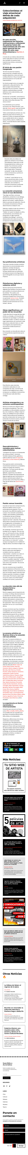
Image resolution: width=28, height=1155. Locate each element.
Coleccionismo (7, 20)
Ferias (5, 803)
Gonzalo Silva (12, 678)
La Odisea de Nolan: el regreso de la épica (12, 986)
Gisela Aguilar (12, 108)
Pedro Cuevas (14, 673)
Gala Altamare (13, 697)
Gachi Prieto (19, 481)
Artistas (6, 953)
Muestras (6, 867)
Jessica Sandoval (11, 682)
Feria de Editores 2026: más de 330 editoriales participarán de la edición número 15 (13, 932)
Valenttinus (6, 675)
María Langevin (13, 668)
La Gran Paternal (14, 459)
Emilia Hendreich (12, 684)
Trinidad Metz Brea (11, 680)
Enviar (21, 1146)
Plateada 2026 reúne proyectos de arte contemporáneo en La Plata (13, 799)
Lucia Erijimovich (18, 692)
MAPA (17, 711)
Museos (6, 1014)
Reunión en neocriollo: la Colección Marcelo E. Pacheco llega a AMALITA (13, 1009)
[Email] (16, 749)
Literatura (6, 936)
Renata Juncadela (14, 687)
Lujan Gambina (9, 888)
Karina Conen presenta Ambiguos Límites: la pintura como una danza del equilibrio (13, 950)
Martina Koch (7, 694)
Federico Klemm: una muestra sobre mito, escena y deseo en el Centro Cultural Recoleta (13, 1030)
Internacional (14, 847)
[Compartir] (6, 749)
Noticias (20, 20)
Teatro (5, 1107)
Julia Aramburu (9, 804)
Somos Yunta (14, 298)
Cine (5, 989)
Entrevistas (14, 20)
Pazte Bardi (13, 691)
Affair (8, 711)
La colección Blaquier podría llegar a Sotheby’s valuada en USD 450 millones (13, 843)
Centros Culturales (8, 1036)
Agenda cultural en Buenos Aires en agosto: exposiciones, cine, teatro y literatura (13, 882)
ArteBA (12, 711)
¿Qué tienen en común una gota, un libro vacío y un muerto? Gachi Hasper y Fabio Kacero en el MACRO (13, 862)
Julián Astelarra (12, 671)
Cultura (5, 1096)
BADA (21, 711)
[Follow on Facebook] (7, 1086)
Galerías (9, 803)
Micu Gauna (10, 689)
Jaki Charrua (12, 670)
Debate (5, 1099)
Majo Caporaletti (14, 685)
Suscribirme (6, 1077)
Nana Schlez (10, 666)
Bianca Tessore (14, 675)
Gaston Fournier (9, 868)
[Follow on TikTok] (10, 1086)
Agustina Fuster (12, 696)
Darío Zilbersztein (11, 677)
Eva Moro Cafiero (16, 694)
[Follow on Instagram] (4, 1086)
